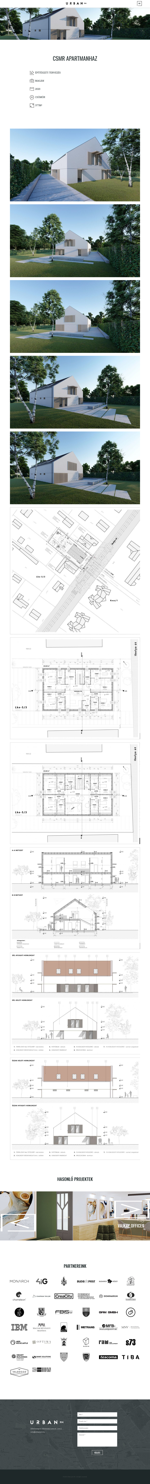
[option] (75, 23)
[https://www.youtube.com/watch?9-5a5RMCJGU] (76, 3)
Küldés (97, 1452)
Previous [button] (3, 1216)
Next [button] (147, 1216)
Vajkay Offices (131, 1225)
